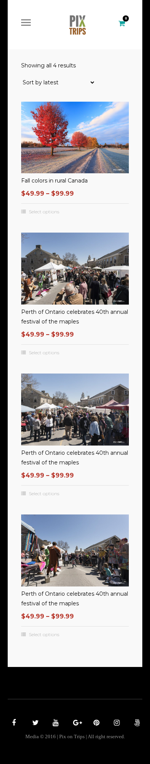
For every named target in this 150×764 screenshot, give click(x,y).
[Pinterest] (95, 723)
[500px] (136, 723)
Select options (44, 211)
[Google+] (75, 723)
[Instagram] (115, 723)
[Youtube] (54, 723)
